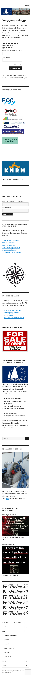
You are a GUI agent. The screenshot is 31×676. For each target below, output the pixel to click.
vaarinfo (5, 665)
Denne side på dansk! (9, 250)
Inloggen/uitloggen (10, 635)
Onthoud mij (17, 65)
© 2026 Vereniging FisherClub (11, 671)
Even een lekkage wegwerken (14, 317)
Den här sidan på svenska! (11, 248)
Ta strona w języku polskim (11, 252)
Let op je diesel (9, 315)
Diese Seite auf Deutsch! (10, 240)
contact (6, 644)
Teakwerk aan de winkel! (12, 310)
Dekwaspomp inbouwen (12, 313)
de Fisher (5, 627)
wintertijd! (7, 657)
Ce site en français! (8, 245)
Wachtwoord (6, 57)
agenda (6, 640)
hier (7, 498)
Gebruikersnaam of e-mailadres (12, 50)
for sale (4, 661)
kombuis (7, 652)
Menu (27, 5)
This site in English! (9, 243)
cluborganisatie (9, 648)
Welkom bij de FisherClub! (11, 623)
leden (4, 631)
